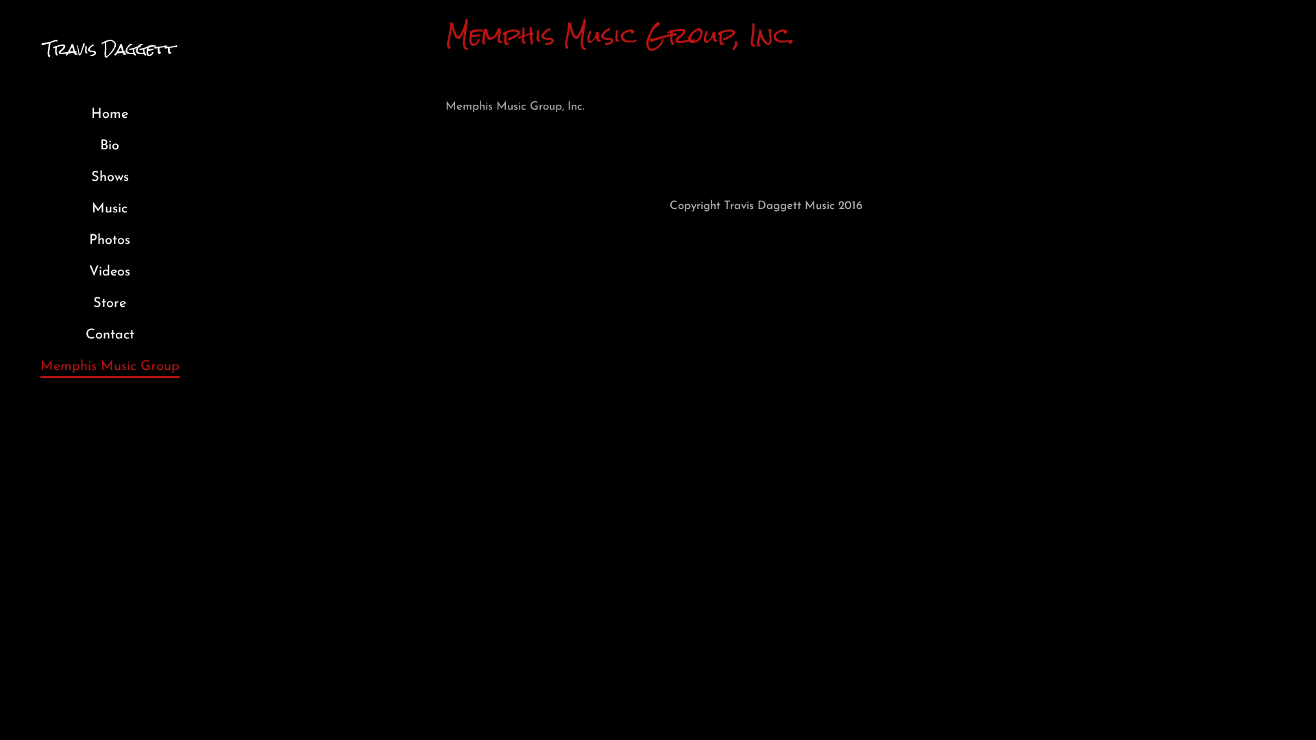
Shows (110, 177)
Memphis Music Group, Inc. (515, 106)
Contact (110, 335)
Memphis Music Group (110, 366)
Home (109, 114)
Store (109, 303)
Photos (109, 240)
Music (109, 209)
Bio (109, 146)
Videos (109, 272)
